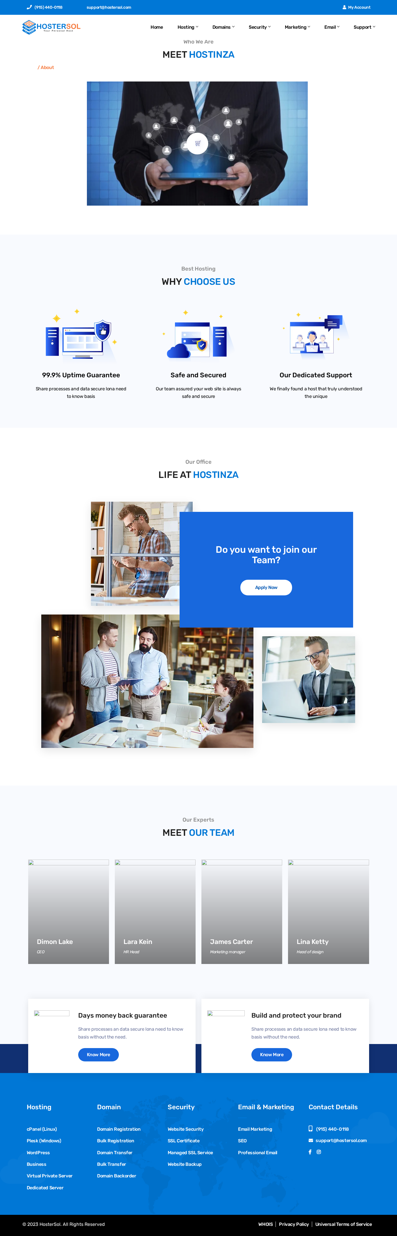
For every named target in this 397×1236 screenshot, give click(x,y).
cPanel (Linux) (42, 1129)
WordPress (38, 1152)
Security (258, 27)
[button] (197, 143)
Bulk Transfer (111, 1164)
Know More (98, 1054)
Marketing (295, 27)
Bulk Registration (115, 1140)
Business (37, 1164)
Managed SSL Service (190, 1152)
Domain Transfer (115, 1152)
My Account (359, 7)
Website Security (186, 1129)
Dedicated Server (45, 1187)
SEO (242, 1140)
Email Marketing (255, 1129)
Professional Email (257, 1152)
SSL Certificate (184, 1140)
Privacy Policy (294, 1224)
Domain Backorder (116, 1176)
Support (362, 27)
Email (330, 27)
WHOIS (265, 1224)
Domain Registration (118, 1129)
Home (157, 27)
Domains (221, 27)
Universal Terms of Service (343, 1224)
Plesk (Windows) (44, 1140)
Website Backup (185, 1164)
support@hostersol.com (109, 7)
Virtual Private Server (50, 1176)
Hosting (186, 27)
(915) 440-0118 (48, 7)
